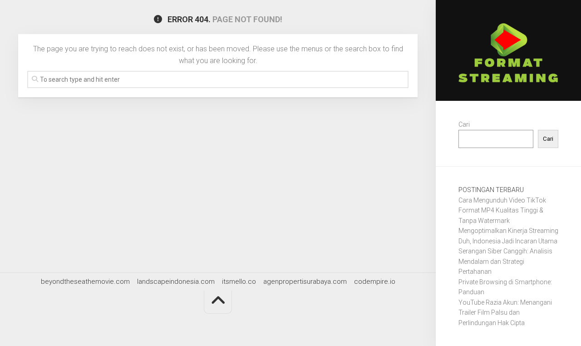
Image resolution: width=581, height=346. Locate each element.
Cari (464, 124)
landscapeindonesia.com (176, 281)
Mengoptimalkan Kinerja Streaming (508, 230)
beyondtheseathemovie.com (85, 281)
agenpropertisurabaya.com (305, 281)
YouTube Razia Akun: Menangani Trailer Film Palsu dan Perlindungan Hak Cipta (505, 312)
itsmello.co (239, 281)
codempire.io (374, 281)
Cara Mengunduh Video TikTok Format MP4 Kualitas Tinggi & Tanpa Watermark (502, 210)
